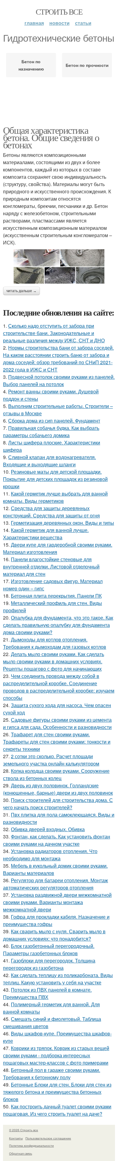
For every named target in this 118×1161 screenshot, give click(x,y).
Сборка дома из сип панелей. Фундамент (54, 420)
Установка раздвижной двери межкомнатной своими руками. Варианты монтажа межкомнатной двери (57, 902)
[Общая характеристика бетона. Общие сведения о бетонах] (59, 266)
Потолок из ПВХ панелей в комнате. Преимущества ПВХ (47, 993)
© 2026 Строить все (23, 1130)
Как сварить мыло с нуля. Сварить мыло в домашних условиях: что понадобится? (54, 935)
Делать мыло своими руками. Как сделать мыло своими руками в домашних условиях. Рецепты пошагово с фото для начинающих (53, 661)
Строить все (59, 11)
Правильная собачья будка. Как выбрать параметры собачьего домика (51, 431)
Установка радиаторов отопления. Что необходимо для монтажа (50, 855)
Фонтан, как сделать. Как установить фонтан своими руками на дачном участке (56, 840)
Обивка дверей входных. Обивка (48, 829)
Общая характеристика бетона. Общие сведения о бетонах (51, 137)
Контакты (16, 1138)
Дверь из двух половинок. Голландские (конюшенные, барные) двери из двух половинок (58, 789)
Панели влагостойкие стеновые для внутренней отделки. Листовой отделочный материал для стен (51, 566)
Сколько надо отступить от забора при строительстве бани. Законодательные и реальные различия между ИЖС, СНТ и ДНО (54, 333)
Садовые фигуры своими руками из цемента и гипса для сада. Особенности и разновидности (57, 723)
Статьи (83, 22)
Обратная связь (20, 1153)
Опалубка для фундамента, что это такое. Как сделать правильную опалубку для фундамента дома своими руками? (58, 625)
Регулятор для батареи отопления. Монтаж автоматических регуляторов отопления (55, 884)
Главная (34, 22)
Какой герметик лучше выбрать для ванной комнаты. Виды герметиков (55, 497)
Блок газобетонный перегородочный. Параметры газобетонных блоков (48, 949)
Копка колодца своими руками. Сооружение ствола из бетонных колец (56, 774)
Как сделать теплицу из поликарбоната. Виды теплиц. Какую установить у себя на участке (58, 979)
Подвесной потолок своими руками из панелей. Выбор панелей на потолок (59, 380)
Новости (59, 22)
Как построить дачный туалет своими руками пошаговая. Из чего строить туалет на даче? (57, 1110)
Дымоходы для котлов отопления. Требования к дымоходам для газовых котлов (54, 643)
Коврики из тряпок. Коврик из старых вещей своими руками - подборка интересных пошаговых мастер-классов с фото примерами (56, 1055)
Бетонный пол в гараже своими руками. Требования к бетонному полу (51, 1073)
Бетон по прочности (87, 65)
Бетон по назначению (31, 65)
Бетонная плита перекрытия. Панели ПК (56, 595)
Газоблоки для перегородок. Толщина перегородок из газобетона (49, 964)
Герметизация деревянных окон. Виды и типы (62, 522)
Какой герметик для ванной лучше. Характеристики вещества (46, 534)
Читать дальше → (21, 291)
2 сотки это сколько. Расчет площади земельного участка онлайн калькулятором (51, 760)
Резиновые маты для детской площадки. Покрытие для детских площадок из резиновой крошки (55, 479)
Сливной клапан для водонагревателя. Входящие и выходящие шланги (49, 461)
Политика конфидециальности (31, 1145)
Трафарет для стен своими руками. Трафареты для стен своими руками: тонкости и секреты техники (56, 741)
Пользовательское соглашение (48, 1138)
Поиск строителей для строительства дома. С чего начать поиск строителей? (58, 803)
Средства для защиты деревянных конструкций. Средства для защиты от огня (51, 512)
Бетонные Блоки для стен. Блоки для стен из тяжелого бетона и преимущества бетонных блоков (57, 1092)
